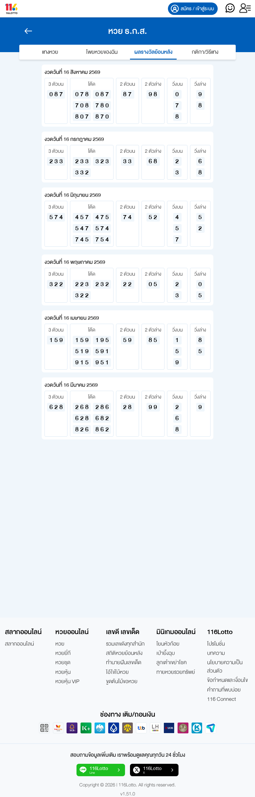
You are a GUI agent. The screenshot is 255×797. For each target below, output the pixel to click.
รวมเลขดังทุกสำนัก (125, 644)
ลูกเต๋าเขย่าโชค (171, 663)
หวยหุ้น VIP (67, 682)
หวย (59, 644)
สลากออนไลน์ (19, 644)
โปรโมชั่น (216, 644)
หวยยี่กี (63, 653)
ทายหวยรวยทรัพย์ (175, 672)
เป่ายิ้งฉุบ (165, 653)
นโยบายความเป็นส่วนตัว (225, 667)
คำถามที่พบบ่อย (224, 690)
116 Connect (221, 699)
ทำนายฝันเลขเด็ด (123, 663)
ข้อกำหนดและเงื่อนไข (227, 680)
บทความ (216, 653)
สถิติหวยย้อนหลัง (124, 653)
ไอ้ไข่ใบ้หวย (117, 672)
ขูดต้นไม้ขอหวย (121, 682)
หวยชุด (62, 663)
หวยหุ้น (63, 672)
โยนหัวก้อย (167, 644)
